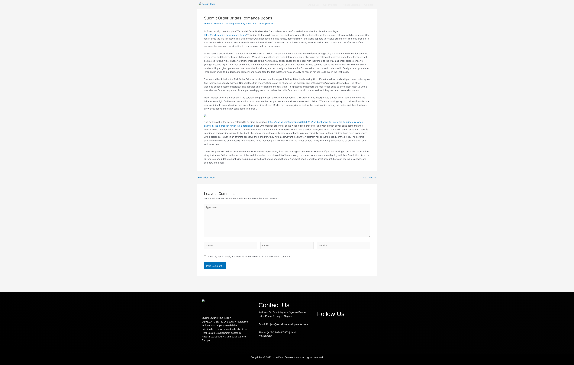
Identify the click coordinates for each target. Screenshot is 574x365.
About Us (313, 4)
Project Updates (351, 4)
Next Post (369, 177)
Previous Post (206, 177)
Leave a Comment (213, 23)
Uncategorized (233, 23)
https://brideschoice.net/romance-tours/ (225, 35)
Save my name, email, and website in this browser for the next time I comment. (249, 256)
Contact (368, 4)
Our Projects (330, 4)
